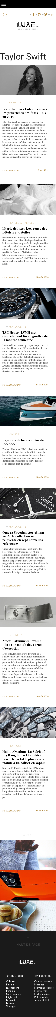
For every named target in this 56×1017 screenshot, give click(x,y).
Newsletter (40, 991)
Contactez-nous (43, 981)
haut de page (28, 944)
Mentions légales (44, 988)
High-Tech (11, 997)
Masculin (11, 1000)
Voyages (11, 1006)
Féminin (10, 991)
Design (10, 985)
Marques (39, 985)
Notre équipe (42, 994)
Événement (12, 988)
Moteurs (11, 1003)
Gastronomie (13, 994)
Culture (10, 981)
